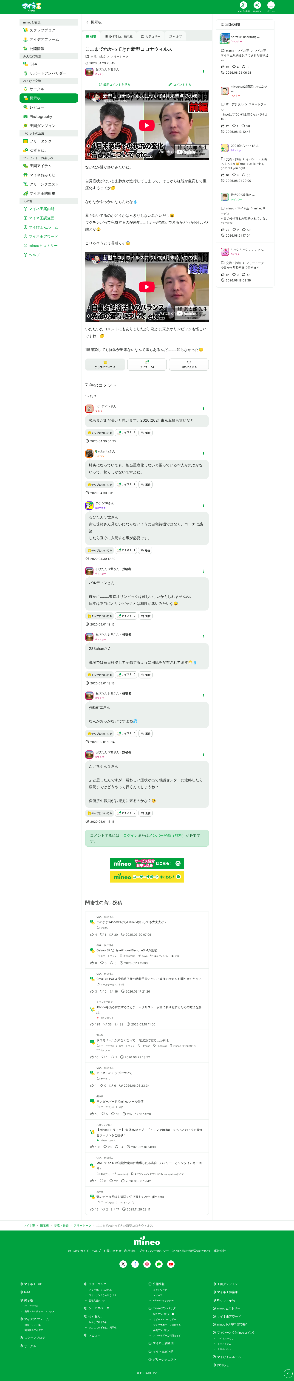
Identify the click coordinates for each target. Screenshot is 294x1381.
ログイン (130, 835)
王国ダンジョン (227, 1284)
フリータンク (97, 1284)
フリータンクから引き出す (102, 1295)
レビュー (94, 1335)
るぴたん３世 (104, 69)
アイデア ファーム (36, 1319)
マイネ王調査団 (163, 1343)
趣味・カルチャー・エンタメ (39, 1311)
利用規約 (130, 1251)
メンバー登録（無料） (167, 835)
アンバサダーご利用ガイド (167, 1335)
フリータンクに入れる (100, 1289)
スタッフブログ (34, 1338)
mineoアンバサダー (166, 1308)
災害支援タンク (97, 1300)
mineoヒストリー (228, 1308)
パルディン (102, 406)
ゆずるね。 (95, 1316)
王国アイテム (224, 1343)
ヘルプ (177, 36)
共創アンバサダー (162, 1330)
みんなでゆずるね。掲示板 (102, 1327)
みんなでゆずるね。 (99, 1322)
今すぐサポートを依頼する (167, 1324)
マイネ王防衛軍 (227, 1292)
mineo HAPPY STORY (232, 1324)
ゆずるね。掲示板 (121, 36)
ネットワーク (160, 1289)
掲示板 (96, 22)
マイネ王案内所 (163, 1351)
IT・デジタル (31, 1306)
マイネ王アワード (229, 1316)
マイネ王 (157, 1295)
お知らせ (223, 1365)
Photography (226, 1300)
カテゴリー (152, 36)
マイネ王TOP (33, 1284)
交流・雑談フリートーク (109, 56)
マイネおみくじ (226, 1338)
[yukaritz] (89, 453)
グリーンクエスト (165, 1359)
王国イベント (224, 1349)
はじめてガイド (78, 1251)
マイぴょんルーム (229, 1357)
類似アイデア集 (33, 1324)
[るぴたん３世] (89, 71)
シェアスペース (98, 1308)
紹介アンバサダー (162, 1314)
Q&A (27, 1292)
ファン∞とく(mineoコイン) (235, 1332)
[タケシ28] (89, 505)
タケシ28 (101, 503)
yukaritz (103, 451)
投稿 (93, 36)
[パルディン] (89, 408)
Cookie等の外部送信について (191, 1251)
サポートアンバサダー (164, 1319)
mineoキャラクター (163, 1300)
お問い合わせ (113, 1251)
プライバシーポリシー (154, 1251)
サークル (30, 1346)
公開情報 (159, 1284)
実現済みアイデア (34, 1330)
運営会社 (220, 1251)
